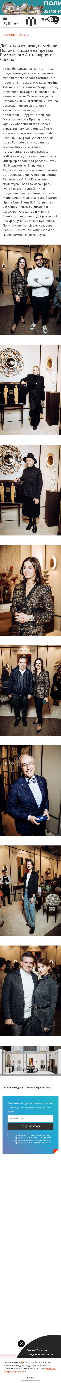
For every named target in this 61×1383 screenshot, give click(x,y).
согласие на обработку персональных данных (32, 1136)
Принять (30, 1378)
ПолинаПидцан (14, 1087)
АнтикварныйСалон (40, 1087)
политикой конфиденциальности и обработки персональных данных (32, 1140)
